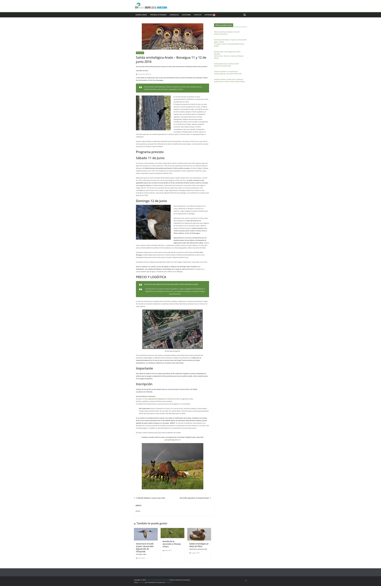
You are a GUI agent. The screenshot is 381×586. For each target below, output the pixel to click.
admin (149, 74)
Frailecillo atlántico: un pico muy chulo (150, 498)
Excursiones (140, 53)
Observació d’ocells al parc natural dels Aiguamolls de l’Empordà (145, 548)
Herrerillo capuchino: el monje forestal (194, 498)
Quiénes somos (141, 15)
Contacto (197, 15)
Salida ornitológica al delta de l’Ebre (198, 546)
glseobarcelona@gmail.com (157, 399)
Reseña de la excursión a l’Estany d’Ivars (172, 544)
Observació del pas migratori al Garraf (227, 33)
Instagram (209, 15)
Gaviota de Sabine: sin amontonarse (227, 73)
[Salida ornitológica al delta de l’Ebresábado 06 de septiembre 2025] (199, 529)
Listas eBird (186, 15)
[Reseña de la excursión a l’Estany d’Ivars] (172, 529)
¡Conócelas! (174, 15)
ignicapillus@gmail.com (172, 440)
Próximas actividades (158, 15)
